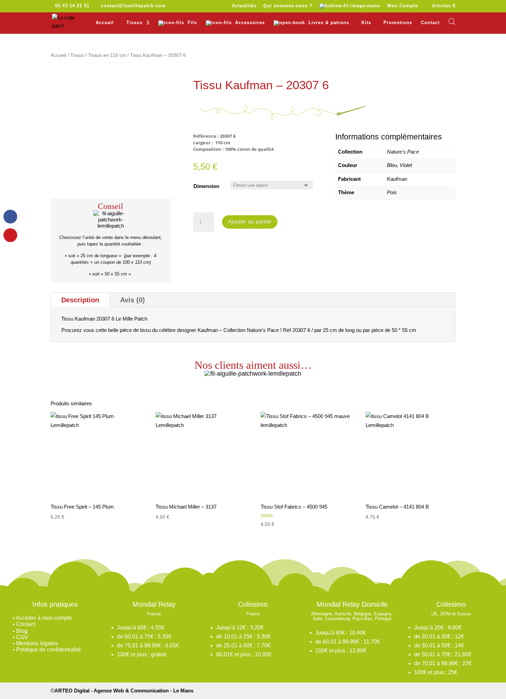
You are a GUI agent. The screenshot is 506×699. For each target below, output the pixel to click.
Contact (430, 22)
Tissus (77, 55)
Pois (392, 192)
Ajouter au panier (250, 221)
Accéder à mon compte (44, 618)
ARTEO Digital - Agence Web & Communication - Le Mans (123, 690)
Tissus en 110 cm (107, 55)
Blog (22, 631)
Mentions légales (37, 643)
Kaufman (397, 179)
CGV (22, 637)
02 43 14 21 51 (72, 5)
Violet (406, 165)
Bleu (392, 165)
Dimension (206, 186)
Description (80, 300)
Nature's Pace (403, 152)
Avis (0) (132, 300)
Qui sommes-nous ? (288, 5)
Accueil (105, 22)
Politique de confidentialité (48, 650)
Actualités (244, 5)
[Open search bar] (452, 21)
